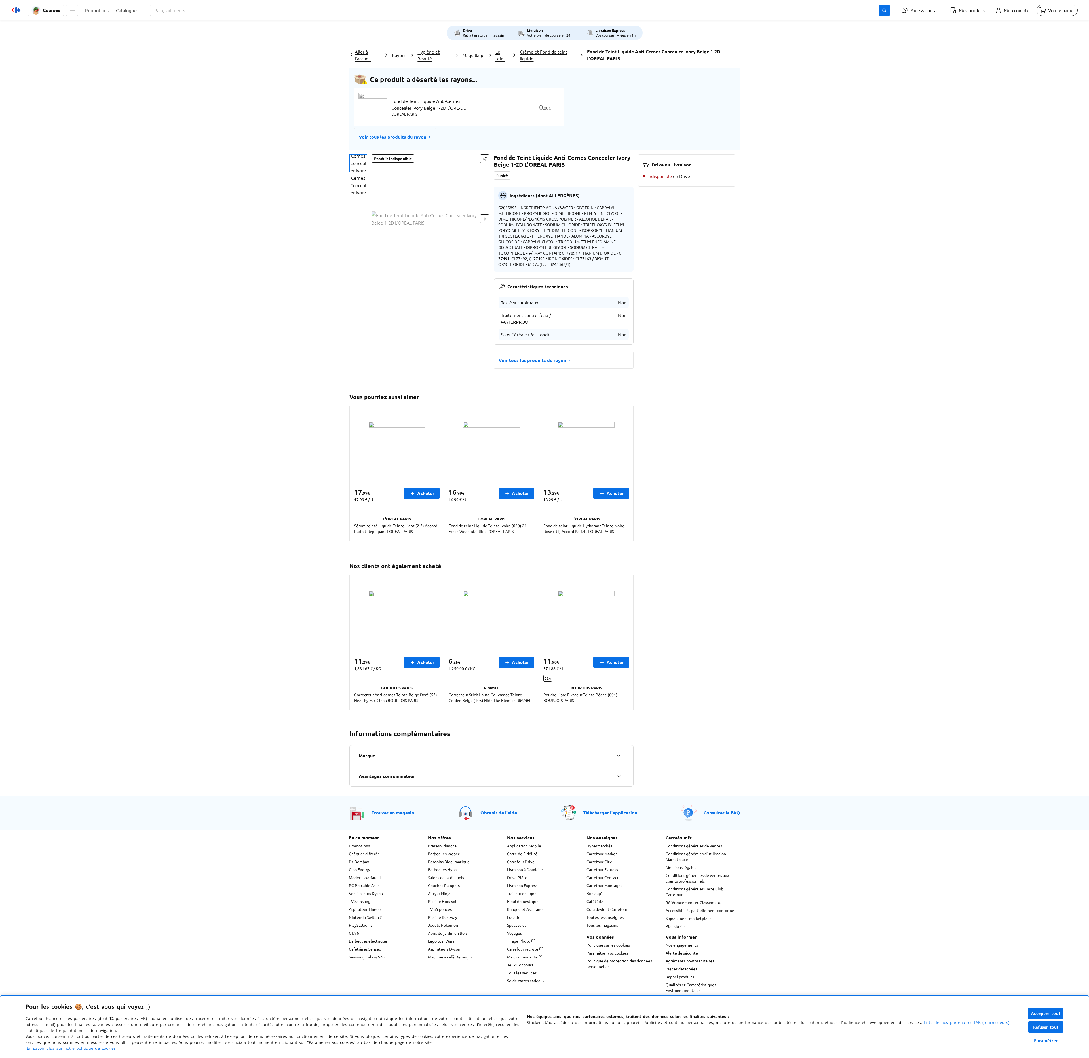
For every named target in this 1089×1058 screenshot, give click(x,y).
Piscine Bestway (442, 917)
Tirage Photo (519, 940)
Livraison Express (522, 885)
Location (515, 917)
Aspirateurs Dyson (444, 948)
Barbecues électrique (368, 940)
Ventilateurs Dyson (366, 893)
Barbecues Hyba (442, 869)
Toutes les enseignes (605, 917)
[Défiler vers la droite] (484, 218)
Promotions (359, 845)
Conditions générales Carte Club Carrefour (694, 891)
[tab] (358, 163)
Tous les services (522, 972)
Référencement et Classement (693, 902)
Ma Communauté (523, 956)
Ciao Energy (359, 869)
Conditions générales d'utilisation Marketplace (696, 856)
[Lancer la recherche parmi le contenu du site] (884, 10)
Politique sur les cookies (608, 944)
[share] (484, 158)
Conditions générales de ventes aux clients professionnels (697, 878)
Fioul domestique (523, 901)
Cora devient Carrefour (606, 909)
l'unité (502, 175)
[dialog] (544, 1027)
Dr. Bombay (359, 861)
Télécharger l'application (610, 813)
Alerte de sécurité (682, 952)
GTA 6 (354, 933)
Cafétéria (594, 901)
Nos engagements (682, 944)
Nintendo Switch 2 (365, 917)
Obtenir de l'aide (498, 813)
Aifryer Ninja (439, 893)
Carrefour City (599, 861)
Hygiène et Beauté (428, 55)
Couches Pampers (444, 885)
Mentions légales (681, 867)
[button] (72, 10)
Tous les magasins (602, 925)
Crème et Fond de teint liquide (543, 55)
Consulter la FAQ (722, 813)
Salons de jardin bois (446, 877)
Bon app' (594, 893)
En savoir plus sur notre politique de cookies (71, 1048)
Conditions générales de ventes (694, 845)
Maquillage (473, 55)
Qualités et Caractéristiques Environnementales (691, 987)
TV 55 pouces (440, 909)
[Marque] (618, 755)
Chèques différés (364, 853)
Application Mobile (524, 845)
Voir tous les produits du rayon (392, 137)
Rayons (399, 55)
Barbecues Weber (443, 853)
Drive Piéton (518, 877)
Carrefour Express (602, 869)
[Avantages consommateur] (618, 776)
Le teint (500, 55)
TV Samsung (359, 901)
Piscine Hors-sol (442, 901)
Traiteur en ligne (522, 893)
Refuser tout (1046, 1027)
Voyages (514, 933)
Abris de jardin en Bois (447, 933)
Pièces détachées (681, 968)
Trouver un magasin (393, 813)
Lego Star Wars (441, 940)
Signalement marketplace (689, 918)
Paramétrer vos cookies (607, 952)
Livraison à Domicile (525, 869)
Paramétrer (1046, 1040)
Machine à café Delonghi (450, 956)
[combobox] (520, 10)
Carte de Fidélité (522, 853)
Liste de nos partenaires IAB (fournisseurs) (966, 1022)
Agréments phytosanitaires (690, 960)
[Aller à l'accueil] (16, 10)
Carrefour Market (601, 853)
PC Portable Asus (364, 885)
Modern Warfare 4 (365, 877)
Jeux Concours (520, 964)
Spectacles (516, 925)
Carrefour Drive (521, 861)
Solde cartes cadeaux (525, 980)
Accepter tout (1046, 1013)
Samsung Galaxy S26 (367, 956)
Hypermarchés (599, 845)
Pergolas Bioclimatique (449, 861)
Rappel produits (680, 976)
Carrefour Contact (602, 877)
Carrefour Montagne (604, 885)
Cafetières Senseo (365, 948)
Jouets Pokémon (443, 925)
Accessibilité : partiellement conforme (700, 910)
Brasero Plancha (442, 845)
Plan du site (676, 926)
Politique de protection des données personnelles (619, 963)
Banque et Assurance (525, 909)
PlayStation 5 (361, 925)
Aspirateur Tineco (365, 909)
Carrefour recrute (523, 948)
